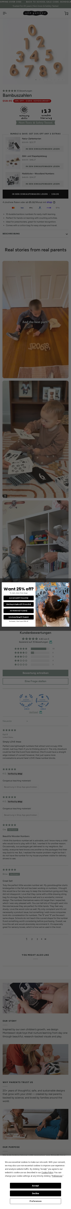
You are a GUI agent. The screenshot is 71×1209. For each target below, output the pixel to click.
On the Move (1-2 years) (18, 611)
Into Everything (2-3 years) (19, 617)
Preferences (36, 1201)
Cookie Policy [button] (47, 1172)
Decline (35, 1193)
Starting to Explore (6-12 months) (18, 604)
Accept (35, 1186)
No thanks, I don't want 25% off (18, 621)
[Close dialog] (67, 584)
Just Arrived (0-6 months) (18, 598)
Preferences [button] (57, 1176)
